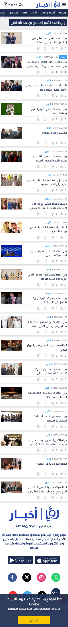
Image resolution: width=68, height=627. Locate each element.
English (12, 4)
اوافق (34, 620)
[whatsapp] (55, 577)
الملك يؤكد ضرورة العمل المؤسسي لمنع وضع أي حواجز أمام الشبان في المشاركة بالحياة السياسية (47, 491)
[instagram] (41, 577)
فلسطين (13, 12)
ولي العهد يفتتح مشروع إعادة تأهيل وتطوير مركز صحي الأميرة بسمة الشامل (47, 326)
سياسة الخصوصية (16, 608)
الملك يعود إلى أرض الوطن (51, 463)
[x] (26, 577)
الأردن (34, 12)
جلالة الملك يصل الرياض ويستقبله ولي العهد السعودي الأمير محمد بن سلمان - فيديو (47, 66)
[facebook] (12, 577)
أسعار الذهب (48, 12)
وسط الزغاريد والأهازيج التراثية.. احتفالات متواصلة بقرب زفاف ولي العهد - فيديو (48, 207)
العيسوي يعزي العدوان (54, 132)
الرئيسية (63, 12)
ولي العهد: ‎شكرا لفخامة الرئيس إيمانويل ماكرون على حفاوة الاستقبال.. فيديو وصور (49, 42)
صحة (24, 12)
